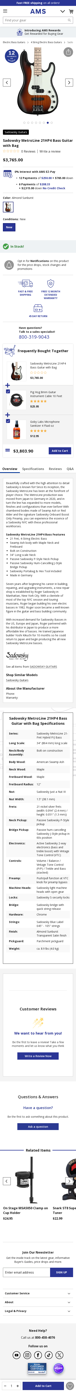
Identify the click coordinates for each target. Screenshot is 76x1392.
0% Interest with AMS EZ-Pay (35, 172)
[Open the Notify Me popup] (9, 265)
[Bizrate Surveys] (41, 1371)
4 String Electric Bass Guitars (46, 42)
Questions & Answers (38, 1096)
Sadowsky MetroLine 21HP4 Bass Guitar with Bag (48, 365)
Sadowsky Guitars (16, 132)
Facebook (38, 1355)
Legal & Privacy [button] (16, 1311)
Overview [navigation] (9, 469)
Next (69, 1181)
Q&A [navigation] (70, 469)
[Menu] (5, 11)
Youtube (16, 1355)
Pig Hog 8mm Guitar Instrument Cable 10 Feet (46, 394)
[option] (8, 207)
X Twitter (59, 1355)
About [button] (9, 1302)
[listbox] (38, 207)
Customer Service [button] (17, 1293)
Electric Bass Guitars (14, 42)
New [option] (9, 227)
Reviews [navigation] (55, 469)
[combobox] (38, 20)
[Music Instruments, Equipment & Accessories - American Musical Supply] (38, 11)
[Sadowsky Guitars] (17, 663)
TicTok (49, 1355)
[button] (71, 11)
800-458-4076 (45, 1337)
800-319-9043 (34, 337)
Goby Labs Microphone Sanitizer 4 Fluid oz (45, 423)
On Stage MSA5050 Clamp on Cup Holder (25, 1210)
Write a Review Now (38, 1056)
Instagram (27, 1355)
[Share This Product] (68, 52)
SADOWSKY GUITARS (43, 666)
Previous (7, 1181)
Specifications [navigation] (33, 469)
